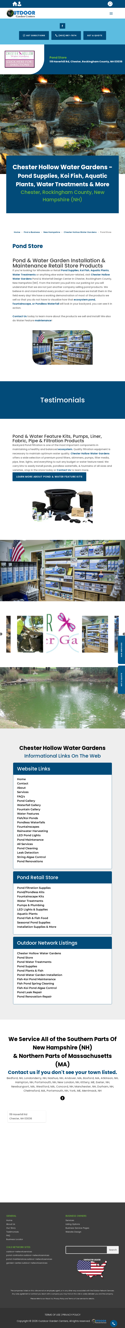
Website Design (73, 1231)
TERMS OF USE (52, 1315)
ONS (100, 1321)
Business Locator (14, 1239)
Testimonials (12, 1231)
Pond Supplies (70, 270)
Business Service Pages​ (77, 1228)
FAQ (8, 1235)
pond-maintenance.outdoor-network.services (29, 1259)
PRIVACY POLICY (71, 1315)
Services (70, 1220)
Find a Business (32, 232)
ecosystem (65, 449)
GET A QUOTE (121, 679)
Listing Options (73, 1224)
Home (17, 232)
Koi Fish (84, 270)
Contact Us (19, 316)
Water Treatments (24, 274)
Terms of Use (74, 1298)
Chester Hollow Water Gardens (80, 232)
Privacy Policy (59, 1298)
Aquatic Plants (100, 270)
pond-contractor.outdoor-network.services (27, 1255)
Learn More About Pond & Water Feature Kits (49, 476)
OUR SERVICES (121, 649)
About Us (10, 1224)
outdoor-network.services (19, 1251)
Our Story (11, 1228)
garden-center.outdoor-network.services (26, 1262)
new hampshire (51, 232)
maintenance (43, 320)
